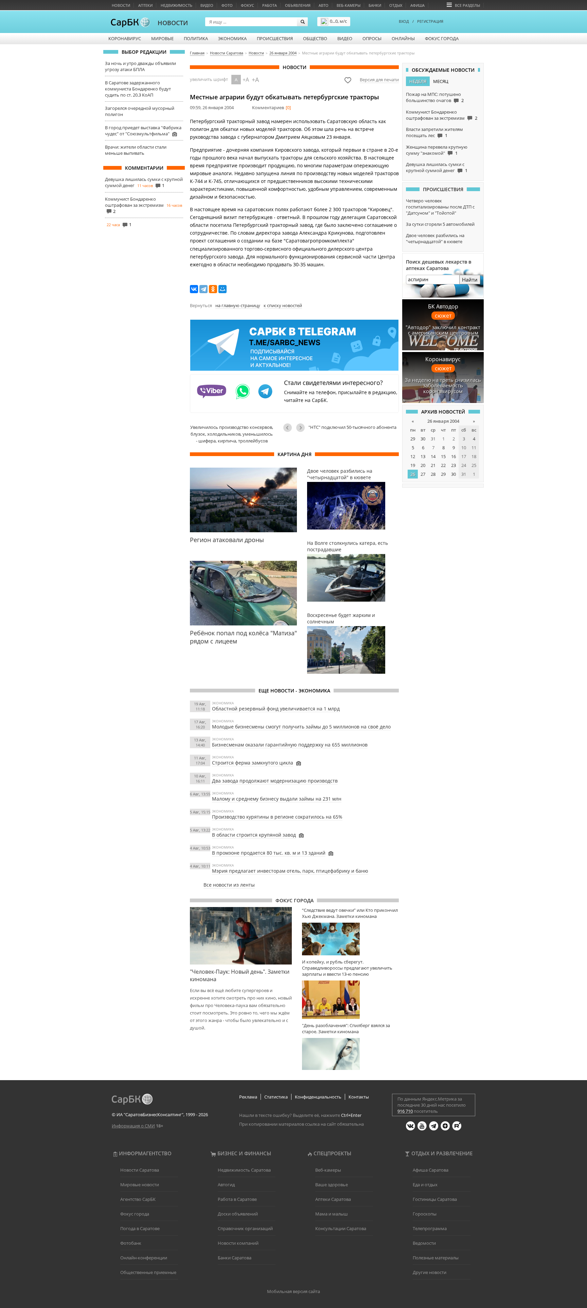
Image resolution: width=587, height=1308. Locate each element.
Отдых (395, 5)
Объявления (297, 5)
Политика (196, 38)
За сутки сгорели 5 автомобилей (440, 224)
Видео (206, 5)
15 (443, 456)
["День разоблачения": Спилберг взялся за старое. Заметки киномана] (350, 1054)
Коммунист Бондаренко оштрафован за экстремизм (134, 202)
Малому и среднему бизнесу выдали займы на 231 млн (276, 798)
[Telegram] (203, 289)
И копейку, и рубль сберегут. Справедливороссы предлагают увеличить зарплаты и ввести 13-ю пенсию (347, 968)
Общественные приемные (148, 1272)
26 (412, 474)
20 (423, 465)
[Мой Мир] (222, 289)
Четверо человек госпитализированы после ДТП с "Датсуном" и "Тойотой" (440, 207)
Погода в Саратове (140, 1228)
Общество (315, 38)
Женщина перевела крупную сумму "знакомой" (436, 150)
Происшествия (275, 38)
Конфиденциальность (318, 1097)
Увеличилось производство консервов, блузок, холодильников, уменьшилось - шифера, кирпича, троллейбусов (231, 434)
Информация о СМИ (133, 1126)
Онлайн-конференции (143, 1258)
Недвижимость (176, 5)
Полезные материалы (436, 1258)
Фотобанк (130, 1243)
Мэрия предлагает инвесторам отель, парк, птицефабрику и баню (290, 871)
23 (453, 465)
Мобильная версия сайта (293, 1291)
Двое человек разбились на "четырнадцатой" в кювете (435, 238)
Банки (375, 5)
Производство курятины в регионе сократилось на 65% (277, 817)
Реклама (248, 1097)
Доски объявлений (238, 1214)
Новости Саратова (139, 1170)
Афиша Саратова (430, 1170)
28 (433, 474)
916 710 (405, 1111)
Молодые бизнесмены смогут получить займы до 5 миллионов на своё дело (301, 726)
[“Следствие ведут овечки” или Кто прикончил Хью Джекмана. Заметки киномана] (350, 938)
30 (423, 439)
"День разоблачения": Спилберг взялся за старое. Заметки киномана (346, 1028)
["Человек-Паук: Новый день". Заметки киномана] (241, 935)
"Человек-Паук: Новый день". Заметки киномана (239, 975)
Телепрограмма (430, 1228)
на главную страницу (237, 305)
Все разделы (467, 5)
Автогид (226, 1184)
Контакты (359, 1097)
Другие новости (429, 1272)
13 (423, 456)
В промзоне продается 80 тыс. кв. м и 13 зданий (268, 853)
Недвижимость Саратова (244, 1170)
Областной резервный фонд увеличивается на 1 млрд (276, 708)
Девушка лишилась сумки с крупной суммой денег (435, 167)
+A (246, 79)
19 (412, 465)
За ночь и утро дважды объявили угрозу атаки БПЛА (140, 66)
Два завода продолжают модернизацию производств (275, 780)
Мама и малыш (331, 1214)
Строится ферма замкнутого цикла (252, 762)
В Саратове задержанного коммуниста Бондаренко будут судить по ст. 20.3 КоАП (138, 89)
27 (423, 474)
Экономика (232, 38)
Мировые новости (139, 1184)
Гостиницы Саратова (435, 1199)
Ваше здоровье (331, 1184)
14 (433, 456)
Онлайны (403, 38)
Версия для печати (379, 80)
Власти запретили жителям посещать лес (434, 132)
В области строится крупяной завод (254, 835)
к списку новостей (283, 305)
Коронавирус (124, 38)
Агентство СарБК (138, 1199)
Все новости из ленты (229, 885)
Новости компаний (238, 1243)
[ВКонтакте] (194, 289)
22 (443, 465)
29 (412, 439)
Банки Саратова (234, 1258)
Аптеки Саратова (333, 1199)
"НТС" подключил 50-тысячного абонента (352, 427)
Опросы (371, 38)
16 (453, 456)
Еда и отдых (425, 1184)
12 (412, 456)
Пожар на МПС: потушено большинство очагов (433, 97)
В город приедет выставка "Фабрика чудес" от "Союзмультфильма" (143, 130)
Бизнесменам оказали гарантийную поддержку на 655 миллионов (290, 744)
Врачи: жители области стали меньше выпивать (135, 150)
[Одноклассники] (213, 289)
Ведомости (424, 1243)
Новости (121, 5)
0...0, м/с (338, 21)
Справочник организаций (245, 1228)
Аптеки (145, 5)
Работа (269, 5)
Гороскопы (425, 1214)
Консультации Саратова (340, 1228)
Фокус (247, 5)
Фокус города (442, 38)
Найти (470, 279)
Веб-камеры (348, 5)
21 (433, 465)
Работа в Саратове (237, 1199)
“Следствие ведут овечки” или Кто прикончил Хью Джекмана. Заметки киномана (350, 913)
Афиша (417, 5)
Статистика (276, 1097)
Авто (323, 5)
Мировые (162, 38)
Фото (227, 5)
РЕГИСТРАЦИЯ (430, 21)
